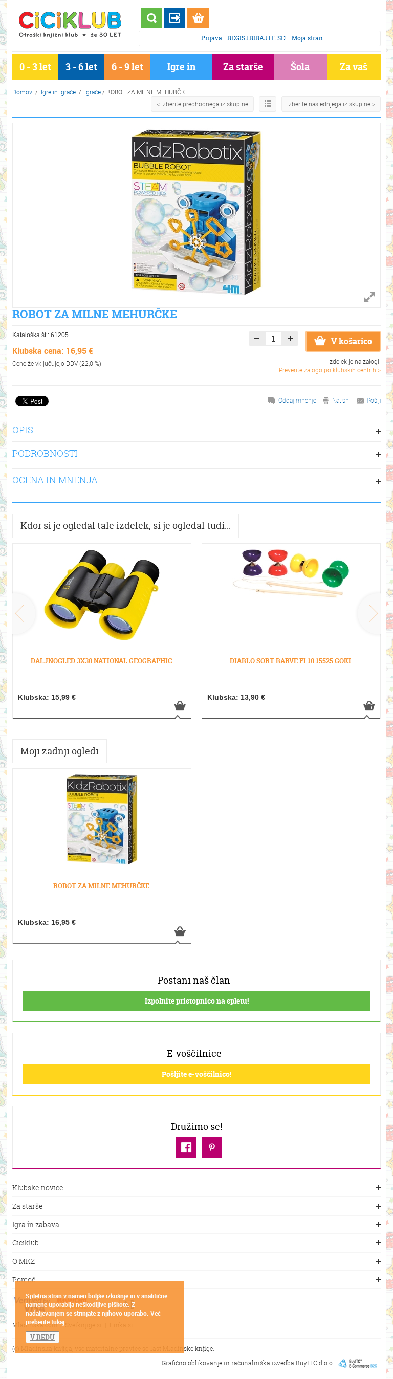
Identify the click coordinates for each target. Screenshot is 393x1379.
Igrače (92, 91)
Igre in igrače (181, 68)
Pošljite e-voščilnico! (196, 1074)
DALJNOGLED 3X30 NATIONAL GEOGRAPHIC (101, 660)
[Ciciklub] (70, 24)
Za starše (243, 66)
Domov (22, 91)
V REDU (42, 1337)
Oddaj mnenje (297, 400)
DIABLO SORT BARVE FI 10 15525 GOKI (290, 660)
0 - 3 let (35, 66)
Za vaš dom (353, 68)
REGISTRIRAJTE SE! (257, 38)
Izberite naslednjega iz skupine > (331, 104)
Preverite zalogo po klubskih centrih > (330, 370)
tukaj (57, 1322)
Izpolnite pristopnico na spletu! (197, 1001)
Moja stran (307, 38)
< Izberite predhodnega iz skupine (202, 104)
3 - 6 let (81, 66)
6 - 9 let (127, 66)
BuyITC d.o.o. (315, 1362)
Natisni (341, 400)
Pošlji (374, 400)
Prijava (211, 38)
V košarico (351, 341)
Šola (300, 66)
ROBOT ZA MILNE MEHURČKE (101, 886)
